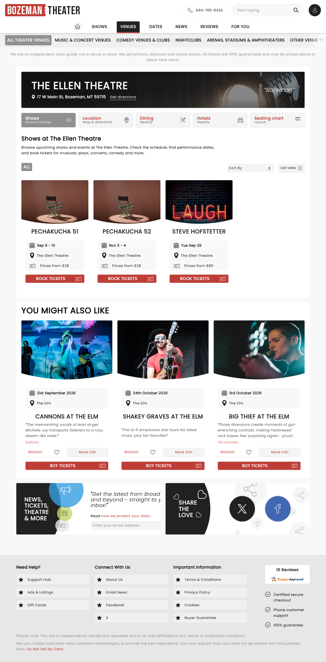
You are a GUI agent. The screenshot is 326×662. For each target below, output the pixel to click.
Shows (99, 27)
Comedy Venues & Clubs (143, 40)
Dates (155, 27)
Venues (128, 27)
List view (288, 167)
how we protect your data (126, 515)
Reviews (209, 27)
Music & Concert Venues (83, 40)
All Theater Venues (28, 40)
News (181, 27)
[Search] (297, 10)
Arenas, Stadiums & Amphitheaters (246, 40)
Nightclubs (188, 40)
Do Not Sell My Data (45, 649)
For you (241, 27)
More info (87, 452)
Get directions (123, 97)
